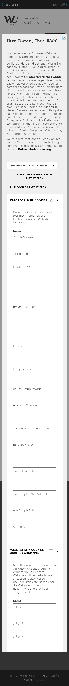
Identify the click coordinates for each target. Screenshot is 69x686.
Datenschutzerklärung (34, 149)
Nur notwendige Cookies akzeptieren (34, 176)
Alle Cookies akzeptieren (28, 187)
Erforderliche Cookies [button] (28, 200)
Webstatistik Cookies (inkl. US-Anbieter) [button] (27, 551)
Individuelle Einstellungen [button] (28, 165)
